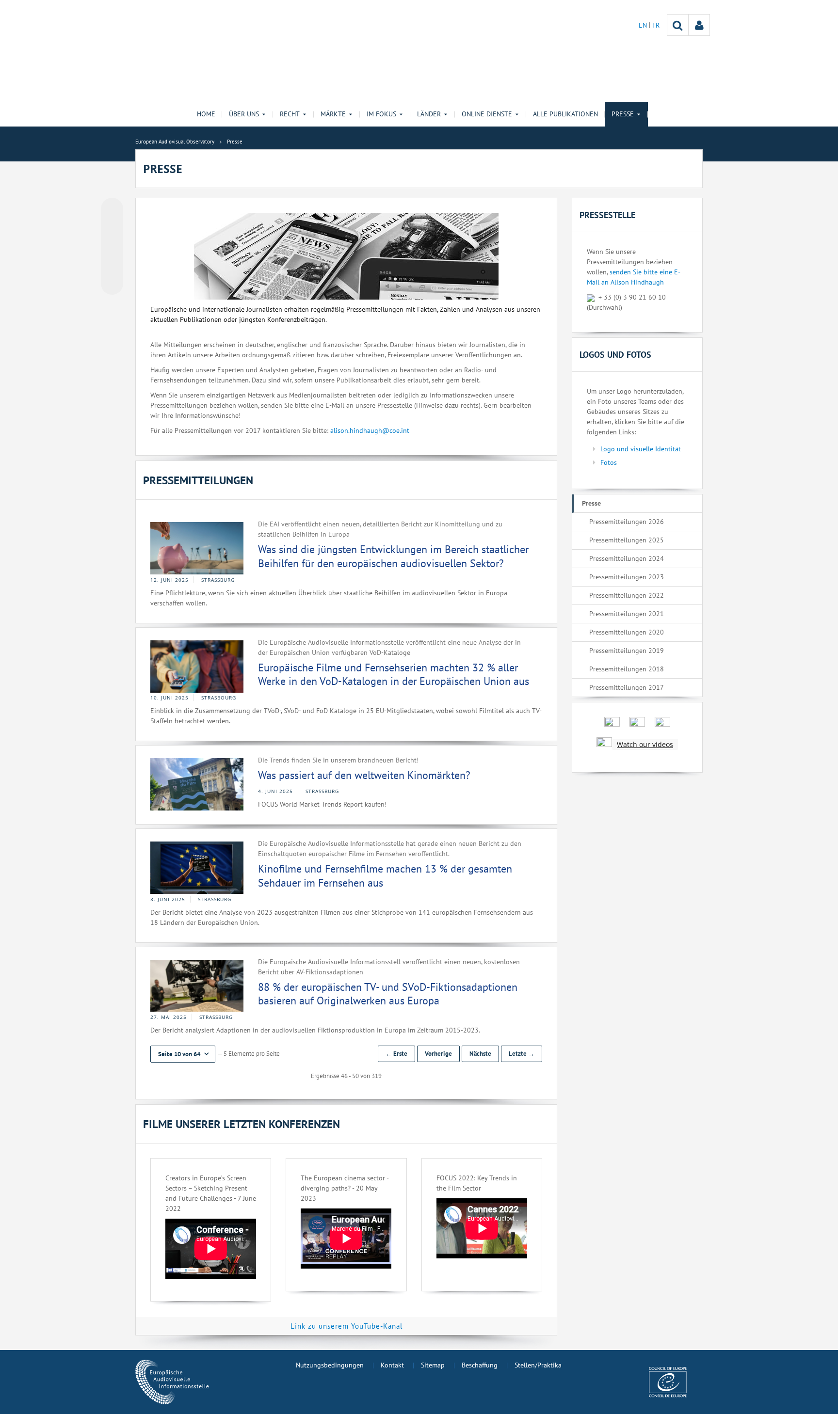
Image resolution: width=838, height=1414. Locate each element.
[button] (182, 1054)
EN (644, 25)
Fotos (608, 462)
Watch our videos (645, 744)
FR (656, 25)
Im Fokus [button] (381, 114)
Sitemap (433, 1365)
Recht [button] (290, 114)
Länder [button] (429, 114)
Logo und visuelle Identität (640, 449)
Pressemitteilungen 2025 (626, 540)
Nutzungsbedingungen (330, 1365)
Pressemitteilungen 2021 (626, 613)
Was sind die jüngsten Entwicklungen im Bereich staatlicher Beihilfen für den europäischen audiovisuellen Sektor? (393, 556)
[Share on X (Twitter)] (112, 228)
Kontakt (392, 1365)
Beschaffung (480, 1365)
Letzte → (521, 1053)
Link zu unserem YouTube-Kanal (346, 1326)
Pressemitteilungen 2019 (626, 650)
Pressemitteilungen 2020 (626, 632)
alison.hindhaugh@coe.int (369, 430)
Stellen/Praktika (538, 1365)
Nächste (480, 1053)
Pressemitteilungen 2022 (626, 595)
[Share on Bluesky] (112, 210)
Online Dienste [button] (487, 114)
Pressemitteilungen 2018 (626, 669)
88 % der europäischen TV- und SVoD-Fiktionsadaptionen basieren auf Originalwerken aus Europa (387, 994)
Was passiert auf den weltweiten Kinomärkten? (364, 775)
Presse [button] (623, 114)
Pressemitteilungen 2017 (626, 687)
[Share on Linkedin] (112, 265)
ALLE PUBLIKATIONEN (565, 114)
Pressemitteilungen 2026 (626, 521)
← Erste (396, 1053)
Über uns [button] (244, 114)
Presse (591, 503)
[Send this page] (112, 283)
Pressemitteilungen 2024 (626, 558)
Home (206, 114)
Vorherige (438, 1053)
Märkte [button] (333, 114)
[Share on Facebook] (112, 246)
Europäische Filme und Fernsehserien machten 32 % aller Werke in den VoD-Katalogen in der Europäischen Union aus (393, 674)
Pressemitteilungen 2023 (626, 576)
